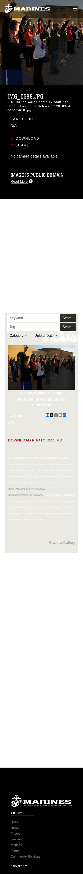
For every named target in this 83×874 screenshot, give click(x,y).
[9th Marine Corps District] (27, 8)
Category (17, 335)
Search (68, 318)
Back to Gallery (62, 542)
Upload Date (44, 335)
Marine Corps (41, 801)
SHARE (22, 145)
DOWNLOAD (26, 138)
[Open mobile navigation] (75, 9)
